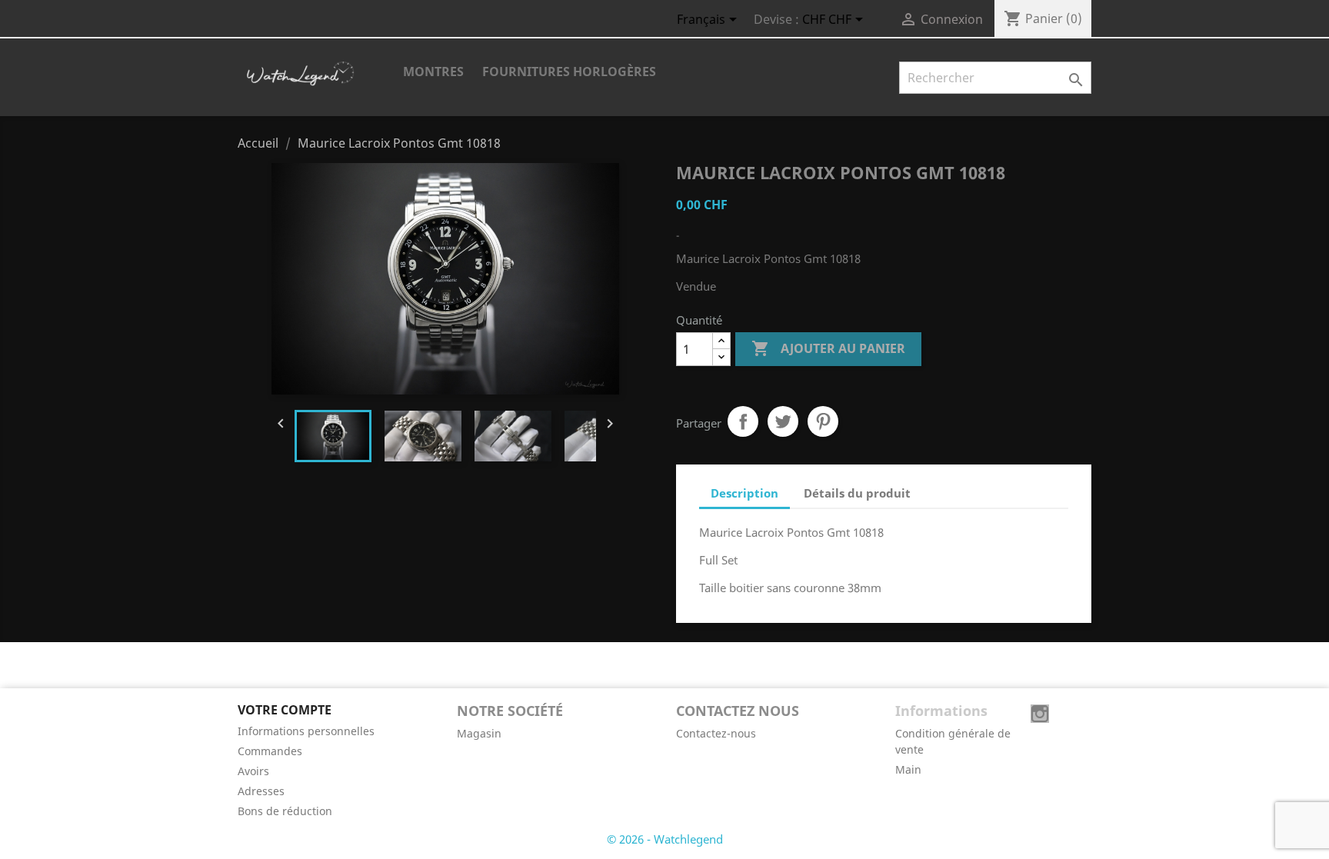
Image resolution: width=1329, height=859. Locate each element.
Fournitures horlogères (569, 71)
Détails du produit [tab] (857, 493)
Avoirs (253, 771)
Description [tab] (744, 493)
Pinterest (823, 421)
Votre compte (284, 709)
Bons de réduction (285, 811)
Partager (743, 421)
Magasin (479, 733)
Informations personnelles (306, 731)
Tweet (783, 421)
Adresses (261, 791)
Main (908, 769)
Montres (433, 71)
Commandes (270, 751)
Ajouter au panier (828, 348)
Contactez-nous (716, 733)
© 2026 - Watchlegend (665, 839)
